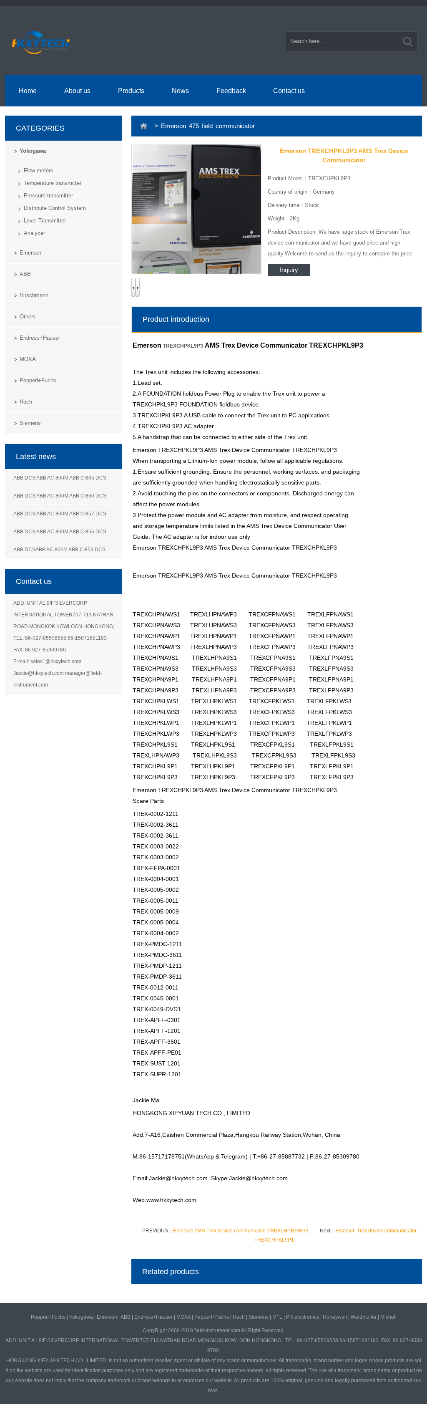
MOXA (28, 359)
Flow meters (38, 170)
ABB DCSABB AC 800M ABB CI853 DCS (59, 550)
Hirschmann (34, 295)
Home (28, 90)
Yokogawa (33, 151)
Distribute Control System (55, 208)
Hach (26, 402)
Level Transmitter (45, 220)
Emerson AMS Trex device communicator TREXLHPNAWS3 (241, 1231)
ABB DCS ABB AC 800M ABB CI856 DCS (59, 532)
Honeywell (335, 1317)
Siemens (30, 423)
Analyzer (34, 233)
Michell (388, 1317)
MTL (277, 1317)
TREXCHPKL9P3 (183, 346)
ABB (25, 274)
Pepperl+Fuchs (38, 380)
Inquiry (289, 269)
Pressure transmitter (48, 195)
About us (77, 90)
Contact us (289, 90)
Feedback (231, 90)
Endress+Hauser (40, 338)
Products (131, 90)
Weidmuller (364, 1317)
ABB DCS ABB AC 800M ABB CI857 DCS (59, 514)
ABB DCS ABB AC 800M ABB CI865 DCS (59, 478)
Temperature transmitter (52, 183)
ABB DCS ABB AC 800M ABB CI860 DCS (59, 496)
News (180, 90)
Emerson (30, 253)
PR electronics (302, 1317)
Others (28, 316)
